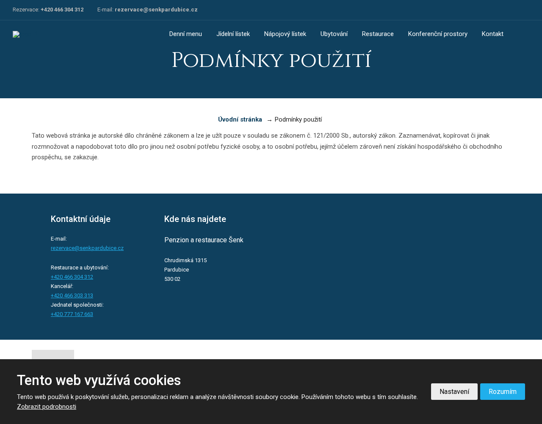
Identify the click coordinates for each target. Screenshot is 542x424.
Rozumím (503, 392)
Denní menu (185, 34)
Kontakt (492, 34)
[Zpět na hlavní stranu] (44, 34)
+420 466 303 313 (72, 295)
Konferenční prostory (437, 34)
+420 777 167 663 (72, 314)
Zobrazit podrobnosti (46, 406)
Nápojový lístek (285, 34)
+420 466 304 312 (62, 9)
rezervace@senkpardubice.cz (156, 9)
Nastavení (454, 392)
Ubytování (334, 34)
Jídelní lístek (233, 34)
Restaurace (378, 34)
